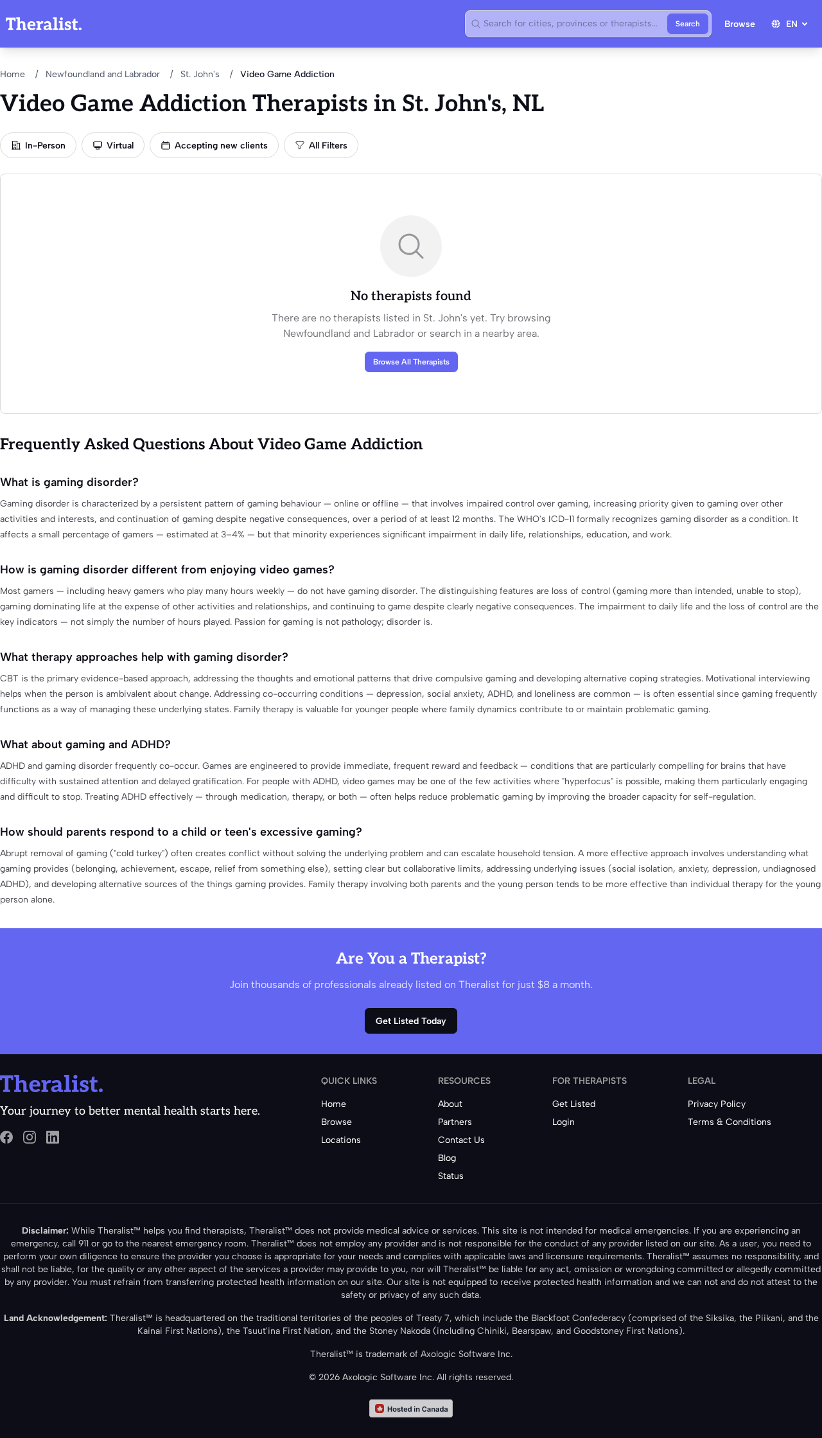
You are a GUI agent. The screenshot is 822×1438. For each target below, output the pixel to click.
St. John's (200, 74)
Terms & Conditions (729, 1122)
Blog (447, 1158)
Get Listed (573, 1104)
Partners (455, 1122)
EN (792, 24)
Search (688, 23)
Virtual (120, 145)
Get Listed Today (411, 1021)
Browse (739, 24)
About (450, 1104)
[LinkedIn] (52, 1137)
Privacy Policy (717, 1104)
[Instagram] (29, 1137)
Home (12, 74)
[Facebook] (6, 1137)
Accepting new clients (221, 145)
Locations (341, 1140)
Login (563, 1122)
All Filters (328, 145)
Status (451, 1176)
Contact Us (461, 1140)
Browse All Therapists (411, 361)
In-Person (45, 145)
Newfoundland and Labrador (103, 74)
